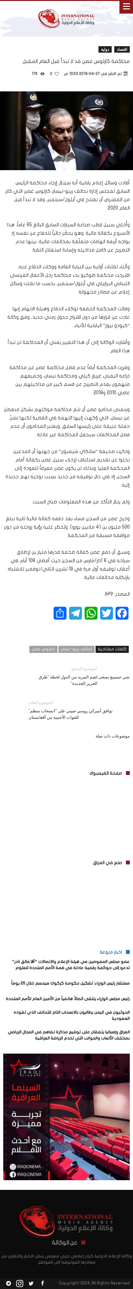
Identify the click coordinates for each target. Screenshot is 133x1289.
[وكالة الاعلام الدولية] (66, 7)
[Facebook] (42, 1283)
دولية (105, 49)
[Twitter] (31, 1283)
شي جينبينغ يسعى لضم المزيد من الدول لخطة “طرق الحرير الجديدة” (84, 676)
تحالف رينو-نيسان (76, 649)
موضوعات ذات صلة (113, 735)
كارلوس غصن (43, 649)
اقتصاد (122, 49)
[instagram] (20, 1283)
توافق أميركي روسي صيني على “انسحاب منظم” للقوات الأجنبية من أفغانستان (70, 710)
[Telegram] (8, 1283)
